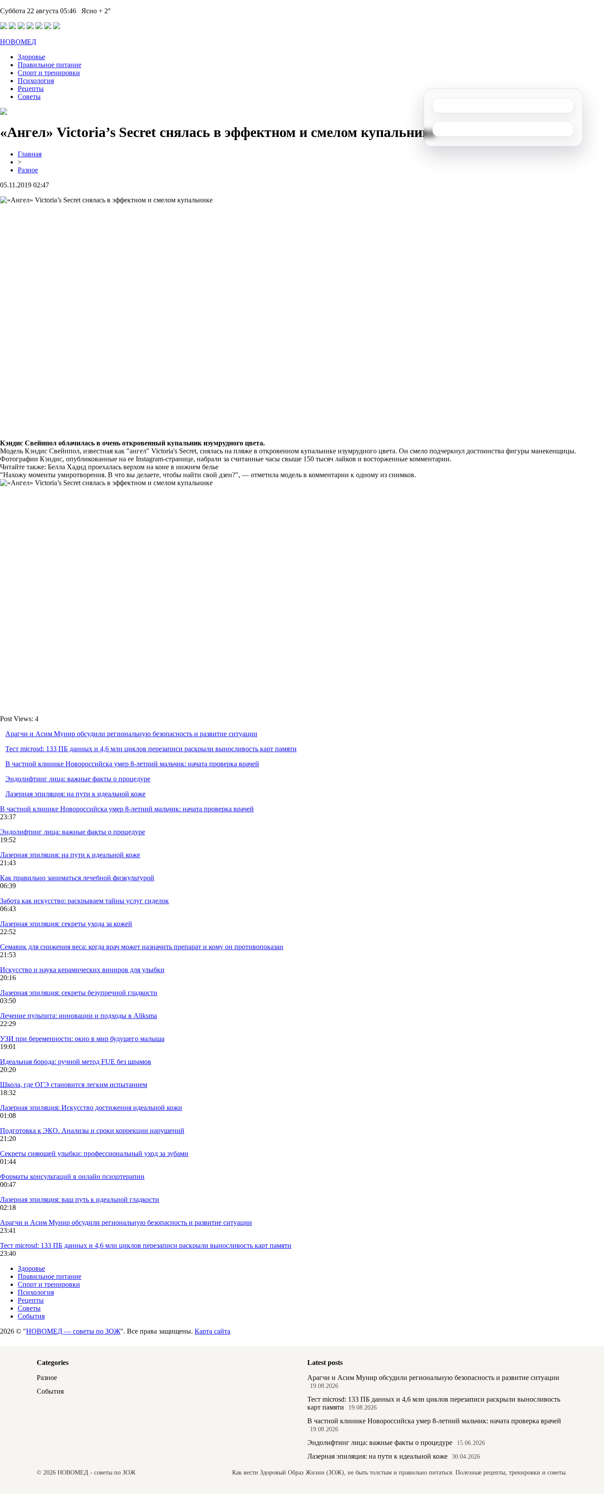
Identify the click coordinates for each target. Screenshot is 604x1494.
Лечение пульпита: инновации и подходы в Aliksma (78, 1015)
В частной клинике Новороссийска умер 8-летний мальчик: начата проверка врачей (132, 764)
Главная (30, 154)
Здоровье (31, 57)
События (31, 1316)
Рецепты (31, 88)
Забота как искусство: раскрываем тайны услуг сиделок (84, 901)
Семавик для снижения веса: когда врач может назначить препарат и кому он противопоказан (141, 946)
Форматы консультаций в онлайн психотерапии (72, 1176)
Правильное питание (49, 64)
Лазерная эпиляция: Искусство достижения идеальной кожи (91, 1107)
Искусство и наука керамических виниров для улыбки (82, 969)
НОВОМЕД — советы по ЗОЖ (73, 1331)
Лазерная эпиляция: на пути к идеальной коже (75, 794)
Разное (28, 170)
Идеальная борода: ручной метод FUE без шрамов (75, 1061)
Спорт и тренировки (49, 72)
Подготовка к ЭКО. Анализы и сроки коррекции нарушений (92, 1130)
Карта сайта (212, 1331)
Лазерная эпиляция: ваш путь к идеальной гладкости (79, 1199)
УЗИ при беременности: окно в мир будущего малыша (82, 1038)
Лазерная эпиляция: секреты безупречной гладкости (78, 992)
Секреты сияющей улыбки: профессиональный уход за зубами (94, 1153)
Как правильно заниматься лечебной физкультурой (77, 878)
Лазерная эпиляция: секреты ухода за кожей (66, 924)
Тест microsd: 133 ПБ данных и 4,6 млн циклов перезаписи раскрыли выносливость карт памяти (151, 749)
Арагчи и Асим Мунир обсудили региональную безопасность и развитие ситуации (131, 733)
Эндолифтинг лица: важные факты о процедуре (77, 779)
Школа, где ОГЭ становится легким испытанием (73, 1084)
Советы (29, 96)
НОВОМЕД (18, 42)
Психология (36, 80)
